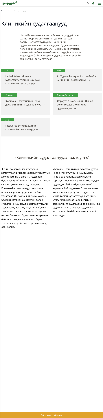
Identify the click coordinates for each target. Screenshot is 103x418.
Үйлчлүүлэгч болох (51, 415)
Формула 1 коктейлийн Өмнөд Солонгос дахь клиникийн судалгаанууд (75, 104)
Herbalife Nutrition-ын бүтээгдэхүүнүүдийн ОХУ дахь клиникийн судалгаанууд (23, 80)
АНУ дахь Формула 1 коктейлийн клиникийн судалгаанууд (76, 78)
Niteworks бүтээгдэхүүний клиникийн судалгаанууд (20, 127)
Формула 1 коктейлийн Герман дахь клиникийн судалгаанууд (23, 102)
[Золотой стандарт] (51, 3)
